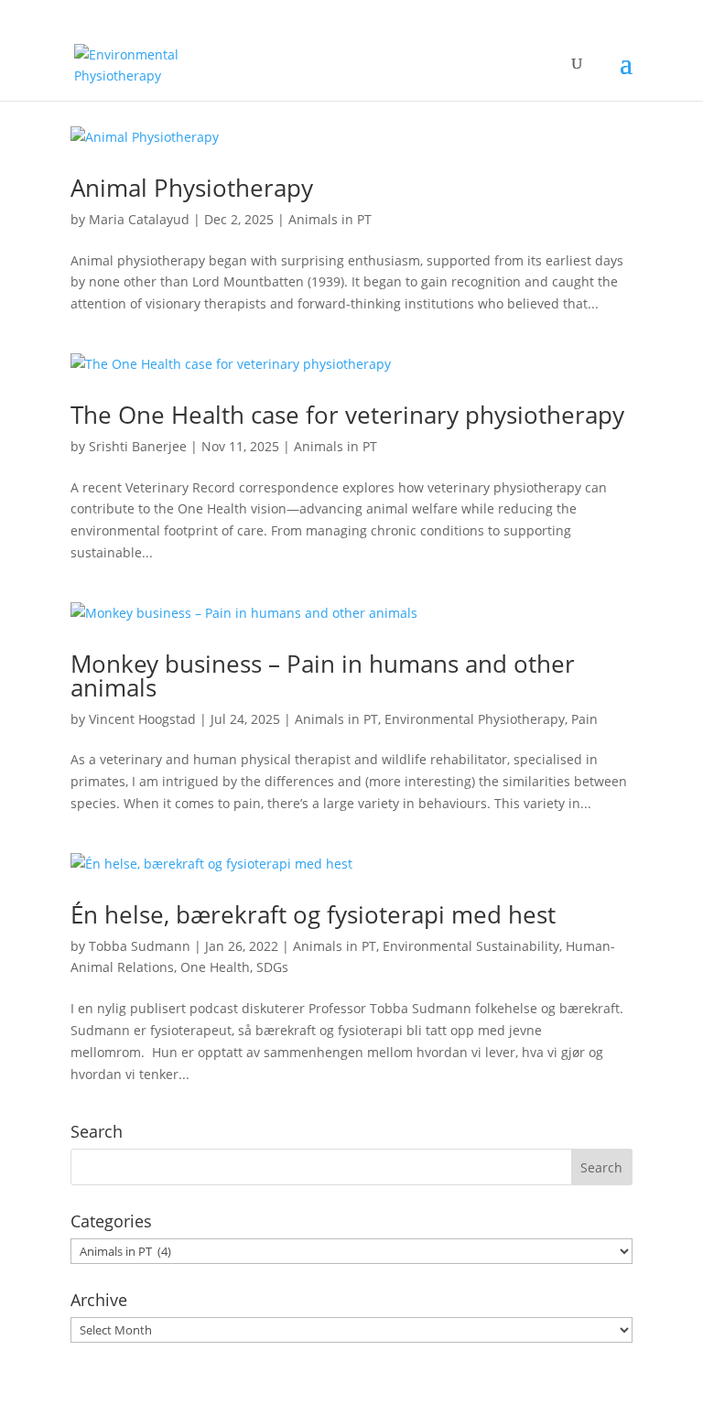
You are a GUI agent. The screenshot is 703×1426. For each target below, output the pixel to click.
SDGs (272, 967)
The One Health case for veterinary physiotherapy (347, 414)
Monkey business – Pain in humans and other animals (322, 675)
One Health (215, 967)
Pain (584, 719)
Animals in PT (330, 219)
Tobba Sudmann (139, 946)
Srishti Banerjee (138, 446)
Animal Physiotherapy (191, 187)
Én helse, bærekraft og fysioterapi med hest (313, 914)
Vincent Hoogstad (142, 719)
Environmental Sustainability (471, 946)
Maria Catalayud (139, 219)
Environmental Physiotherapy (474, 719)
